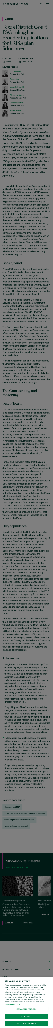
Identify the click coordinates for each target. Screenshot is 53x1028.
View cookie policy (12, 1004)
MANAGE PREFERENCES (26, 1009)
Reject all (26, 1016)
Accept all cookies (26, 1023)
